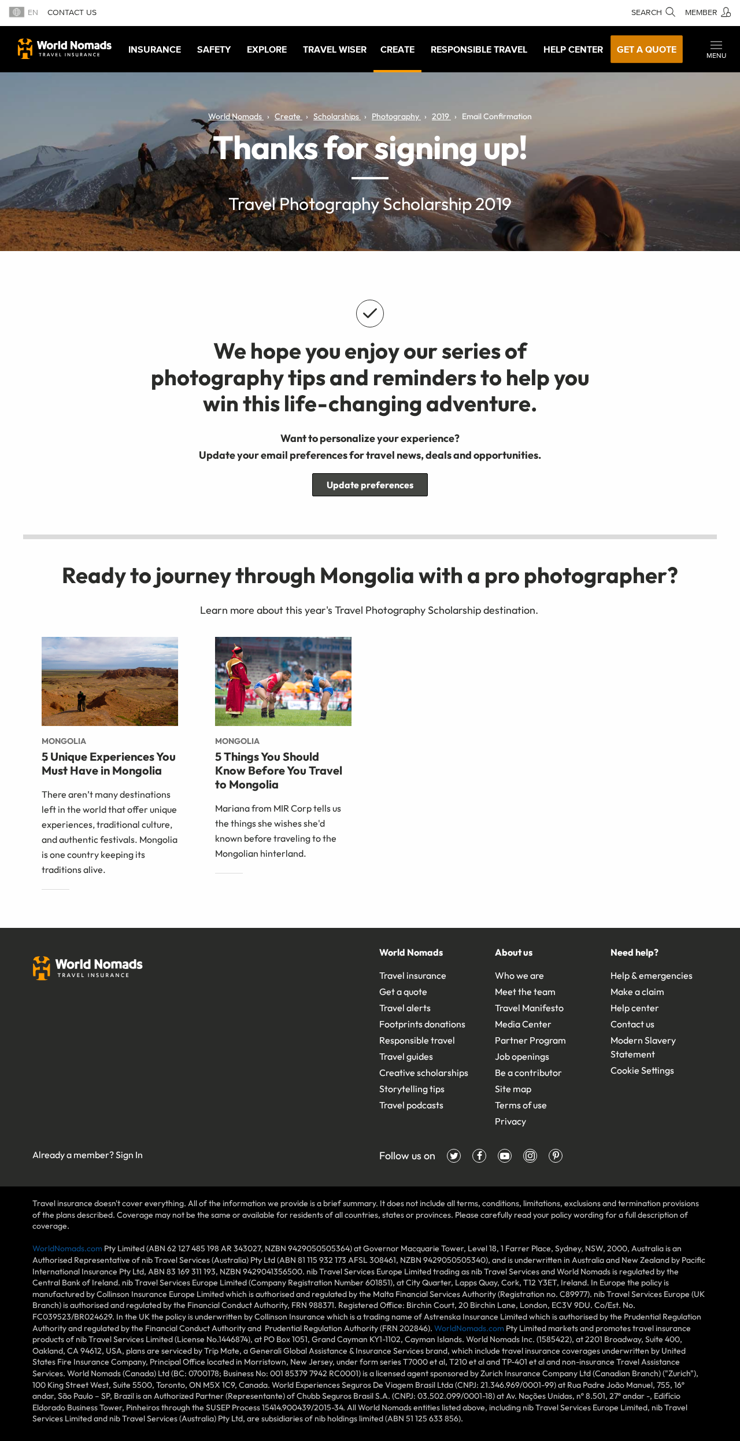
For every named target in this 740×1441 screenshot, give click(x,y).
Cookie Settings (642, 1070)
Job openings (522, 1056)
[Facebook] (479, 1156)
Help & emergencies (651, 975)
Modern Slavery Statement (643, 1047)
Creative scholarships (423, 1072)
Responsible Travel (479, 49)
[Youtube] (505, 1156)
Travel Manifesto (529, 1008)
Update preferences (370, 485)
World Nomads (64, 48)
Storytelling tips (412, 1088)
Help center (634, 1008)
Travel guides (406, 1056)
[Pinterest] (556, 1156)
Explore (267, 49)
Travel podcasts (411, 1105)
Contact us (72, 12)
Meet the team (525, 991)
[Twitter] (454, 1156)
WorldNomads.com (67, 1248)
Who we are (519, 975)
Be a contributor (528, 1072)
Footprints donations (422, 1024)
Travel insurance (412, 975)
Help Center (573, 49)
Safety (214, 49)
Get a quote (646, 49)
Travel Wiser (335, 49)
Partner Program (530, 1040)
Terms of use (521, 1105)
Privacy (510, 1121)
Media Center (523, 1024)
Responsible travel (417, 1040)
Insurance (154, 49)
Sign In (129, 1154)
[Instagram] (530, 1156)
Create (397, 49)
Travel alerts (405, 1008)
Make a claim (637, 991)
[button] (716, 49)
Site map (513, 1088)
